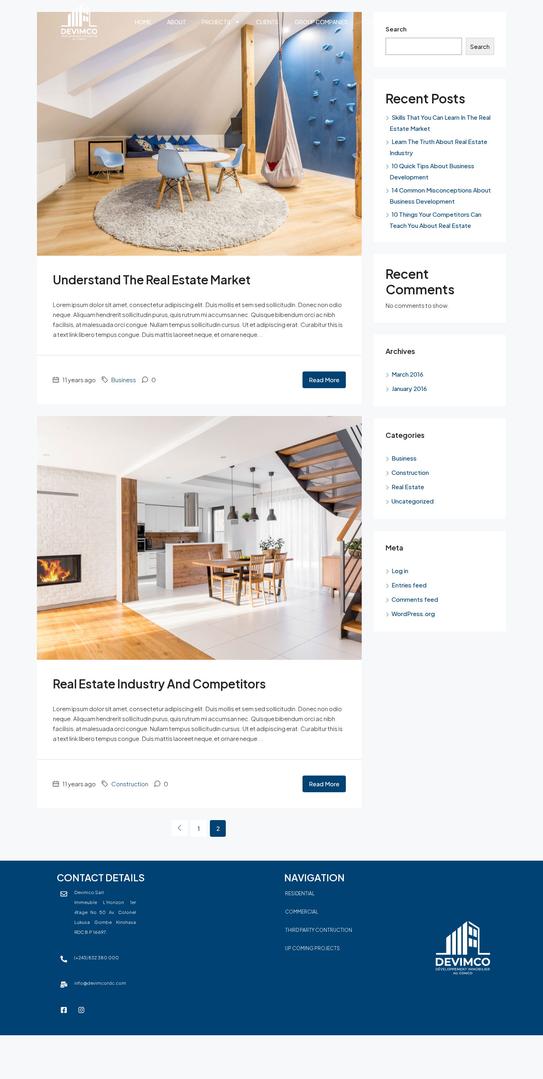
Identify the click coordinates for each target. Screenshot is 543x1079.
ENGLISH (462, 21)
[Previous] (180, 828)
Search (480, 46)
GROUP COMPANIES (321, 21)
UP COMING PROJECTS (312, 948)
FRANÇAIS (420, 21)
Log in (400, 570)
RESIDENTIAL (299, 893)
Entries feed (409, 585)
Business (123, 379)
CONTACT (378, 21)
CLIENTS (267, 21)
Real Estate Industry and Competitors (159, 683)
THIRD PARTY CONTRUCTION (318, 930)
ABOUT (176, 21)
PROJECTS (216, 21)
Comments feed (415, 599)
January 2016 (409, 388)
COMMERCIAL (301, 912)
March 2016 (407, 374)
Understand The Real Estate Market (151, 279)
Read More (324, 379)
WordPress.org (413, 613)
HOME (143, 21)
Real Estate (408, 486)
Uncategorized (413, 501)
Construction (129, 783)
